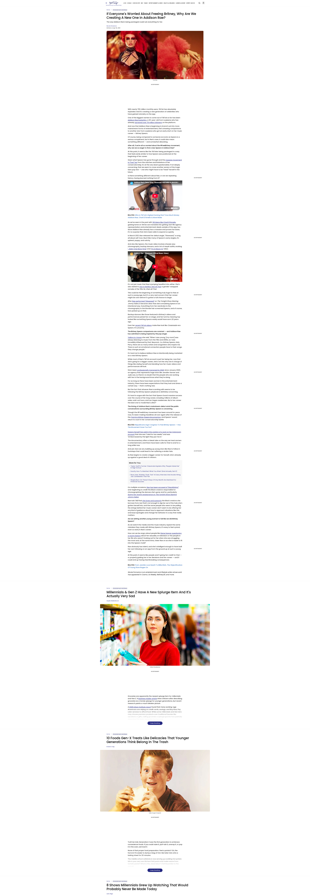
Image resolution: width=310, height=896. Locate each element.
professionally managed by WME (150, 370)
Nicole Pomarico (112, 26)
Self (142, 3)
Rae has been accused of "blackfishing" (163, 487)
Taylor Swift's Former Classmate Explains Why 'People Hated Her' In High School (155, 467)
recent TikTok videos (143, 325)
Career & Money (180, 3)
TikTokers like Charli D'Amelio (164, 222)
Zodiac (129, 3)
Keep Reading (155, 723)
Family (146, 3)
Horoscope (136, 3)
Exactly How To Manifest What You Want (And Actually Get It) (154, 471)
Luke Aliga (110, 894)
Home (108, 10)
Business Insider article (147, 698)
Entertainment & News (156, 3)
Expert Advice (190, 3)
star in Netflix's (150, 287)
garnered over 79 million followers (148, 122)
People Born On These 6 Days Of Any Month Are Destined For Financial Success (153, 480)
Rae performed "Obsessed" (143, 301)
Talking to (134, 337)
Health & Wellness (169, 3)
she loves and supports (152, 500)
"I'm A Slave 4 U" (157, 249)
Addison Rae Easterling (137, 120)
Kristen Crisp (111, 746)
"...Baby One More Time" (137, 249)
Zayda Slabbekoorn (113, 601)
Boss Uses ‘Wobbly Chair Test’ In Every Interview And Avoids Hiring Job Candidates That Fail (156, 475)
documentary (146, 417)
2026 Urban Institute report (140, 707)
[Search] (199, 3)
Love (124, 3)
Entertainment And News (120, 10)
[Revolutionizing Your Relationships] (113, 3)
